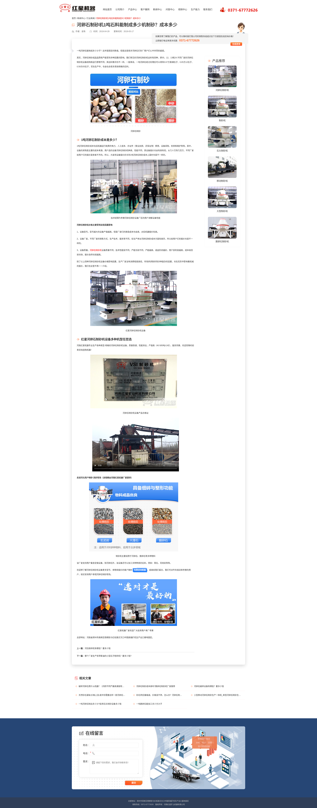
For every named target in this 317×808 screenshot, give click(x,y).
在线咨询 (236, 44)
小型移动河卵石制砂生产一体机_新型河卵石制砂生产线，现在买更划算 (217, 695)
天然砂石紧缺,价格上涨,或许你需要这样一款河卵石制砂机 (102, 695)
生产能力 (195, 9)
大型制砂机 (222, 211)
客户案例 (145, 9)
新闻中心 (157, 9)
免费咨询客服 (140, 570)
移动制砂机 (222, 181)
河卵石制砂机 (96, 250)
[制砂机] (222, 106)
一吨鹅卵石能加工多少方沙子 (149, 704)
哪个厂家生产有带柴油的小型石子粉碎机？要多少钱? (108, 656)
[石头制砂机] (222, 137)
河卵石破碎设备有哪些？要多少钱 (209, 686)
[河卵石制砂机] (222, 76)
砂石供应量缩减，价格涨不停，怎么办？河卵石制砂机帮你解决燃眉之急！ (160, 695)
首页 (74, 18)
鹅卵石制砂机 (222, 241)
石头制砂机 (222, 151)
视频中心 (182, 9)
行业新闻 (91, 18)
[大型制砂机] (222, 197)
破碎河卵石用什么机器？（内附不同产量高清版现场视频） (102, 686)
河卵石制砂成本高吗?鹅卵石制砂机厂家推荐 (155, 686)
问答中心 (170, 9)
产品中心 (132, 9)
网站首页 (107, 9)
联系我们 (207, 9)
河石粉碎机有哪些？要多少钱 (97, 648)
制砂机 (222, 120)
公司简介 (119, 9)
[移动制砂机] (222, 167)
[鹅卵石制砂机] (222, 227)
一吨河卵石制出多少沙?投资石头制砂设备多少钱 (100, 704)
